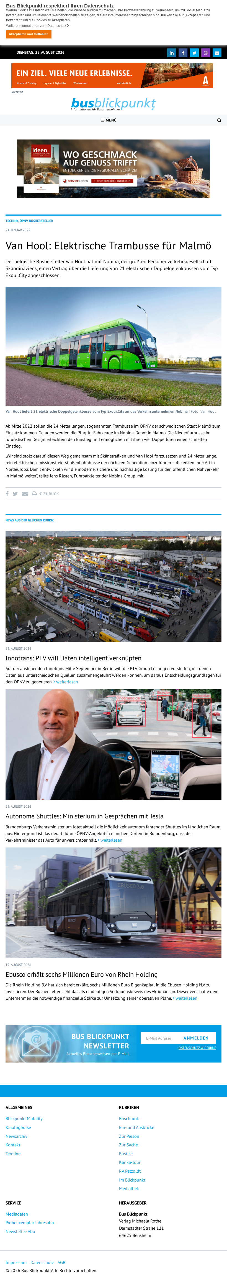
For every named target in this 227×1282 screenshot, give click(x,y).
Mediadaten (17, 1214)
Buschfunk (129, 1118)
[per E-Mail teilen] (25, 494)
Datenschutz (42, 1262)
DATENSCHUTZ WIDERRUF (197, 1048)
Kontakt (13, 1144)
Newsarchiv (16, 1136)
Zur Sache (128, 1144)
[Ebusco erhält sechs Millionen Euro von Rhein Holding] (113, 902)
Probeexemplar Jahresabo (30, 1222)
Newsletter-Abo (20, 1231)
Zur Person (129, 1136)
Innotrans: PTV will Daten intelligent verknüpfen (73, 658)
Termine (13, 1153)
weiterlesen (66, 681)
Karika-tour (129, 1162)
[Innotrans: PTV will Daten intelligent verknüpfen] (113, 586)
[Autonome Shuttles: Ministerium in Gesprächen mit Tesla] (113, 744)
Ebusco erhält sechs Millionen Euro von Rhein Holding (82, 974)
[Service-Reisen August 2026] (113, 168)
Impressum (16, 1262)
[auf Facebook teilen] (8, 494)
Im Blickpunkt (132, 1180)
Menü (110, 120)
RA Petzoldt (130, 1171)
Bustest (126, 1153)
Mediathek (129, 1188)
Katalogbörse (18, 1127)
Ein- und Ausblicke (136, 1127)
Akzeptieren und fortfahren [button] (28, 34)
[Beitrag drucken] (34, 494)
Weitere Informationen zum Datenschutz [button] (36, 26)
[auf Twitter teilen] (15, 494)
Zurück (50, 493)
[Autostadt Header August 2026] (112, 75)
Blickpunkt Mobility (24, 1118)
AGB (61, 1262)
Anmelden (196, 1038)
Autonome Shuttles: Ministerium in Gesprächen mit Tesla (85, 816)
